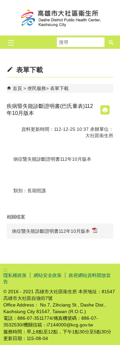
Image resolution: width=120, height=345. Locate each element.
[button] (111, 42)
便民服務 (36, 88)
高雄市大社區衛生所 (60, 18)
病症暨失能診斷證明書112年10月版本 (51, 231)
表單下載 (59, 88)
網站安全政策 (48, 275)
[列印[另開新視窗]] (105, 110)
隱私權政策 (15, 275)
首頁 (17, 88)
